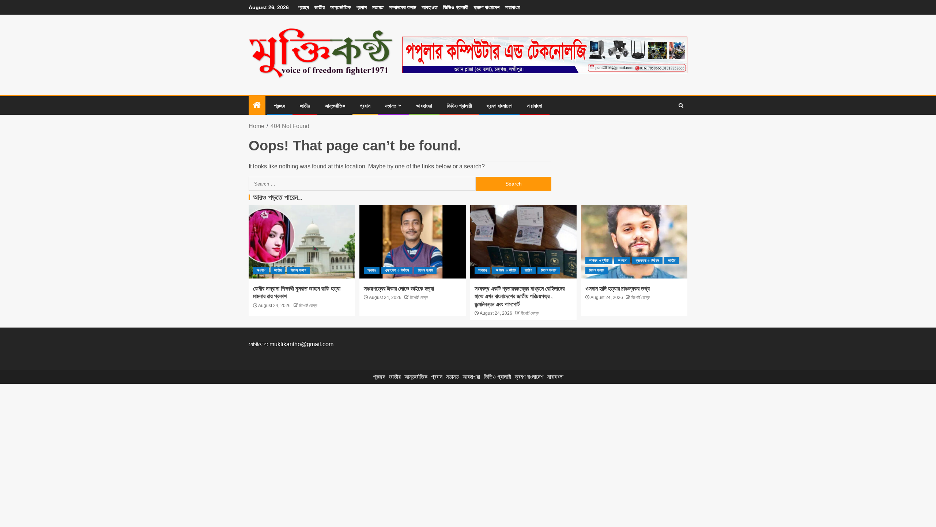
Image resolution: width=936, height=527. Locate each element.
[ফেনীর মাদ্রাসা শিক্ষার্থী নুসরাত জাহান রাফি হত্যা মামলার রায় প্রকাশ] (302, 242)
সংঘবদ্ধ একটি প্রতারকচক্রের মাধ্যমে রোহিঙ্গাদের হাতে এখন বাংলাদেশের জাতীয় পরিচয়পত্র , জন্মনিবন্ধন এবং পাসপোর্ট (520, 296)
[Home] (257, 106)
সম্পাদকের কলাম (402, 7)
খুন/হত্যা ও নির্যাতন (397, 270)
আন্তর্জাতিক (340, 7)
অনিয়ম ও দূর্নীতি (506, 270)
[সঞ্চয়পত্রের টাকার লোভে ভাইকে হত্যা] (412, 242)
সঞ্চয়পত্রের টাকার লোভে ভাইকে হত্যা (399, 288)
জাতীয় (319, 7)
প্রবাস (361, 7)
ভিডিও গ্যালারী (455, 7)
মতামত (378, 7)
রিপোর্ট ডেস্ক (307, 305)
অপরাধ (261, 270)
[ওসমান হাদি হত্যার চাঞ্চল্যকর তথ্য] (634, 242)
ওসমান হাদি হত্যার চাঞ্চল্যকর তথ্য (617, 288)
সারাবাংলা (512, 7)
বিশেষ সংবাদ (298, 270)
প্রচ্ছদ (303, 7)
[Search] (681, 106)
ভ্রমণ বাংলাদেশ (486, 7)
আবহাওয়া (430, 7)
